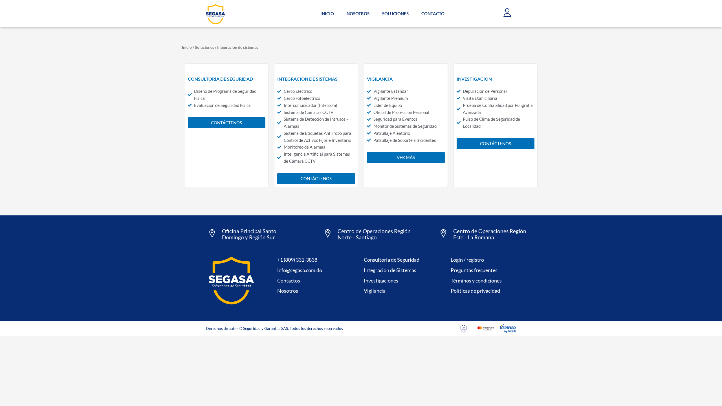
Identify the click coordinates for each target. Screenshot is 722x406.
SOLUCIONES (395, 13)
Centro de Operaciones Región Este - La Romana (489, 234)
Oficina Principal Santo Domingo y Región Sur (249, 234)
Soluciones (204, 47)
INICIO (327, 13)
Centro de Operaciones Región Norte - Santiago (374, 234)
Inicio (187, 47)
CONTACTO (432, 13)
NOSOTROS (358, 13)
